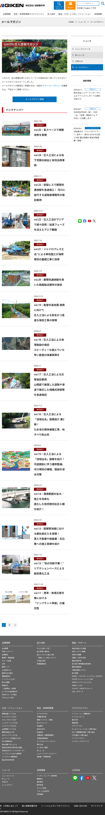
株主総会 (40, 732)
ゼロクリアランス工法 (9, 735)
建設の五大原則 (7, 673)
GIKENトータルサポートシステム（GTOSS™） (88, 676)
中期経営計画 (41, 717)
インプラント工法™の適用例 (11, 754)
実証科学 (5, 685)
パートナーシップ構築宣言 (81, 714)
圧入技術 (41, 643)
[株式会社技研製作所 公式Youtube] (89, 221)
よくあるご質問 (42, 747)
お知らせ (79, 61)
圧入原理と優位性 (43, 651)
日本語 (80, 8)
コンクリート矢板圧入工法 (11, 738)
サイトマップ (96, 806)
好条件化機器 (76, 655)
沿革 (3, 664)
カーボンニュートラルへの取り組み (84, 729)
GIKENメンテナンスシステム (82, 682)
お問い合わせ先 (80, 806)
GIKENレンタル (77, 685)
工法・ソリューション (12, 708)
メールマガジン (82, 67)
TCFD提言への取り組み (80, 735)
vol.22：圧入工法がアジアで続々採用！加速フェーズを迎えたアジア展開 (49, 224)
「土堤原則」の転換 (9, 688)
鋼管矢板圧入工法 (8, 732)
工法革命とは (6, 670)
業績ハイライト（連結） (45, 720)
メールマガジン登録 (34, 99)
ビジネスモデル (42, 714)
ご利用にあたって (10, 806)
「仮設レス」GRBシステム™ (46, 658)
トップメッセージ (78, 717)
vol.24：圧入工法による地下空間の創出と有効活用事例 (49, 160)
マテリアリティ (77, 726)
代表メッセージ (7, 651)
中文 (94, 8)
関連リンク (6, 667)
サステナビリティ (80, 708)
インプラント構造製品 (9, 757)
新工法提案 (6, 682)
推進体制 (75, 723)
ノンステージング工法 (9, 723)
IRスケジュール (42, 723)
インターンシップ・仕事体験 (47, 776)
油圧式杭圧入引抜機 (79, 648)
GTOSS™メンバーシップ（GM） (83, 679)
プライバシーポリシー (51, 86)
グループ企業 (6, 661)
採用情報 (41, 770)
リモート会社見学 (43, 791)
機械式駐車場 (76, 661)
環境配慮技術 (41, 664)
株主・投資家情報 (45, 708)
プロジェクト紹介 (8, 698)
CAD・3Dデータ (77, 692)
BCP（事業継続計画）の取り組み (83, 732)
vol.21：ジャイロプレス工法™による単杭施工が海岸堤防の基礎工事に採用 (49, 254)
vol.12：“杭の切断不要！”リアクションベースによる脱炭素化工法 (49, 568)
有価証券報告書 (42, 738)
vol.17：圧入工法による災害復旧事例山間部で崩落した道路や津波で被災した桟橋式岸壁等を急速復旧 (49, 384)
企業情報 (6, 643)
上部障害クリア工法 (9, 729)
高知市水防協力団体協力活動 (12, 747)
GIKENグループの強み (9, 695)
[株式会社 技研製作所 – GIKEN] (22, 5)
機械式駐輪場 (76, 667)
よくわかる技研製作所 (9, 692)
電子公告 (40, 744)
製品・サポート (79, 643)
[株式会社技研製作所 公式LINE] (80, 221)
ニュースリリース (82, 49)
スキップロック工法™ (9, 720)
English (87, 8)
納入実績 (75, 673)
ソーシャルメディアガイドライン (55, 806)
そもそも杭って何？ (44, 648)
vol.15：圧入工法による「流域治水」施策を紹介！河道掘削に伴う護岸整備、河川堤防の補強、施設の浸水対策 (49, 464)
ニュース (6, 770)
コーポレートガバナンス (80, 741)
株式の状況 (41, 729)
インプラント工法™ (8, 679)
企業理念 (5, 655)
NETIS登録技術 (7, 741)
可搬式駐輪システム (79, 670)
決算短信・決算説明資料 (45, 735)
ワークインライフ (78, 738)
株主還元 (40, 726)
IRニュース (79, 55)
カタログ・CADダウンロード (82, 688)
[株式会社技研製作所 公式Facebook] (85, 221)
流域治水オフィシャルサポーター (13, 751)
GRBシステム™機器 (78, 651)
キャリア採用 (41, 788)
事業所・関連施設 (8, 658)
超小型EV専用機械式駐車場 (81, 664)
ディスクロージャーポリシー (47, 741)
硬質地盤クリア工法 (9, 714)
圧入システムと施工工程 (45, 655)
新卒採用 (40, 785)
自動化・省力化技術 (79, 658)
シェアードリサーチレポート (47, 754)
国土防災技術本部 (8, 760)
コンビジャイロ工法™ (9, 726)
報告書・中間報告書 (44, 757)
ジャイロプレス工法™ (9, 717)
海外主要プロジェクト (9, 744)
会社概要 (5, 648)
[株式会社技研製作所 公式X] (94, 221)
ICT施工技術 (41, 661)
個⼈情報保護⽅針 (29, 806)
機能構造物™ (6, 676)
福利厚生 (40, 782)
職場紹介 (40, 779)
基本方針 (75, 720)
